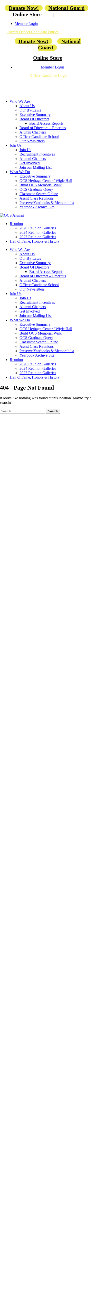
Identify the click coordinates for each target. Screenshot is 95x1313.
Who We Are (20, 101)
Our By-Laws (30, 110)
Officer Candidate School (39, 137)
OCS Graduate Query (36, 189)
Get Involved (29, 163)
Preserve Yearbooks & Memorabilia (46, 203)
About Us (27, 106)
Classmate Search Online (38, 194)
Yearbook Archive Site (36, 207)
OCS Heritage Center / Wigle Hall (45, 181)
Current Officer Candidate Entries (32, 32)
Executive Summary (35, 114)
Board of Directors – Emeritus (42, 128)
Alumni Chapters (32, 132)
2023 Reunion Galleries (37, 237)
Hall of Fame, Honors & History (35, 241)
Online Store (27, 14)
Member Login (26, 24)
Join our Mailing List (35, 167)
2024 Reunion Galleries (37, 232)
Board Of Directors (34, 119)
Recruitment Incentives (37, 154)
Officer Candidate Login (48, 75)
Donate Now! (24, 8)
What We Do (20, 172)
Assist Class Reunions (36, 198)
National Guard (66, 8)
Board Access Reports (46, 123)
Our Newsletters (32, 141)
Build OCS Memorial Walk (40, 185)
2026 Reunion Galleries (37, 228)
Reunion (16, 224)
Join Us (15, 145)
